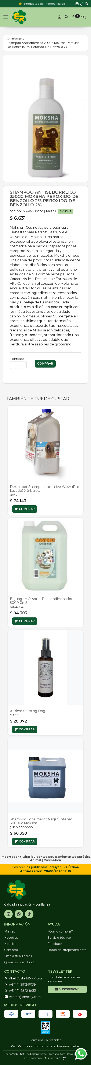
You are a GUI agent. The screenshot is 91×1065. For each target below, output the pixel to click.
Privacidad (53, 1040)
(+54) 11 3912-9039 (22, 984)
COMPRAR (27, 509)
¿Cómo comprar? (60, 931)
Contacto (11, 950)
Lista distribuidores (18, 956)
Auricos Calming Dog (27, 711)
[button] (66, 16)
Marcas (9, 931)
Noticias (10, 944)
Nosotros (11, 938)
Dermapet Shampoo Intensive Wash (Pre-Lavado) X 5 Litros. (45, 489)
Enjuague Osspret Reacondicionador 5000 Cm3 (41, 601)
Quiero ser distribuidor (20, 962)
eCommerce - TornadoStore (48, 1053)
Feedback (55, 944)
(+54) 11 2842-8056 (22, 991)
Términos (36, 1040)
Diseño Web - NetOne (16, 1053)
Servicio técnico (59, 938)
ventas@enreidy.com (25, 997)
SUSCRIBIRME (69, 989)
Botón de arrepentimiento (67, 950)
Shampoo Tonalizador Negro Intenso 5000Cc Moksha (41, 821)
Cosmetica (14, 39)
